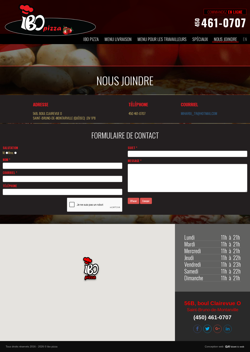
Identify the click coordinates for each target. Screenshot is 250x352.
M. (4, 153)
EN (245, 39)
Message (134, 161)
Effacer (133, 201)
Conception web (214, 346)
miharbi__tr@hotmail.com (199, 113)
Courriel (10, 173)
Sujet (132, 148)
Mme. (11, 153)
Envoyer (146, 201)
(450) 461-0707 (212, 317)
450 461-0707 (136, 113)
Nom (6, 160)
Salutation (10, 148)
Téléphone (10, 186)
